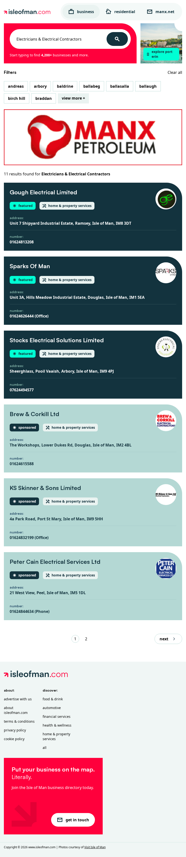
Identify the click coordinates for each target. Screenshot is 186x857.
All (44, 747)
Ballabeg (91, 86)
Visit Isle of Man (95, 847)
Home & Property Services (56, 736)
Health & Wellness (57, 725)
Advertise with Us (18, 699)
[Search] (117, 39)
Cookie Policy (14, 739)
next (164, 639)
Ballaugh (148, 86)
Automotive (52, 707)
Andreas (16, 86)
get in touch (77, 820)
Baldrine (65, 86)
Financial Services (56, 716)
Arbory (40, 86)
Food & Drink (53, 699)
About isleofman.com (16, 710)
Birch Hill (16, 98)
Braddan (43, 98)
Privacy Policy (15, 730)
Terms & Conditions (19, 721)
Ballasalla (119, 86)
